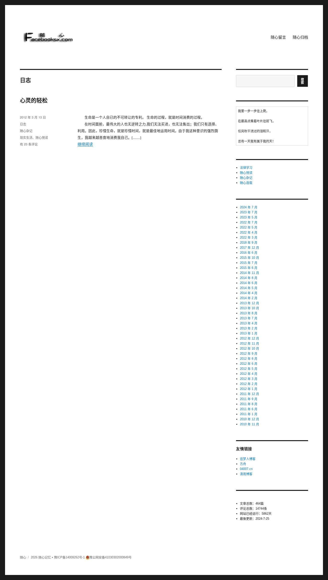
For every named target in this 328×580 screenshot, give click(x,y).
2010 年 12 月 (249, 419)
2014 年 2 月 (248, 298)
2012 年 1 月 (248, 389)
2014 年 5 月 (248, 288)
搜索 (302, 81)
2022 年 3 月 (248, 237)
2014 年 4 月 (248, 293)
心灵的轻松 (34, 100)
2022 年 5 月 (248, 227)
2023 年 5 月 (248, 217)
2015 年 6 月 (248, 268)
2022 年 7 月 (248, 222)
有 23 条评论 (29, 144)
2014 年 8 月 (248, 278)
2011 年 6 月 (248, 409)
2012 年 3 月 (248, 379)
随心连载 (246, 183)
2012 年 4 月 (248, 374)
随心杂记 (26, 130)
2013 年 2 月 (248, 328)
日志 (23, 124)
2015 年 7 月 (248, 263)
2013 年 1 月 (248, 333)
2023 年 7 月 (248, 212)
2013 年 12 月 (249, 303)
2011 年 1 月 (248, 414)
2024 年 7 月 (248, 207)
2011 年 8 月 (248, 404)
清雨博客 (246, 474)
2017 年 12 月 (249, 247)
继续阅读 (85, 144)
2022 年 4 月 (248, 232)
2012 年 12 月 (249, 338)
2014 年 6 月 (248, 283)
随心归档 (300, 37)
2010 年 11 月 (249, 424)
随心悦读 (42, 137)
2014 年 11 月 (249, 273)
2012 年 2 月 (248, 384)
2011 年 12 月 (249, 394)
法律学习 (246, 167)
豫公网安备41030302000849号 (110, 557)
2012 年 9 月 (248, 353)
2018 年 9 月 (248, 242)
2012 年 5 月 (248, 368)
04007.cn (246, 469)
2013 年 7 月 (248, 318)
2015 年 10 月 (249, 257)
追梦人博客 (247, 459)
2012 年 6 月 (248, 363)
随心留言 (278, 37)
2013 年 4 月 (248, 323)
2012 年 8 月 (248, 358)
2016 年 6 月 (248, 252)
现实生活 (26, 137)
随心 (23, 557)
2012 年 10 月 (249, 348)
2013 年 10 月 (249, 308)
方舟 (243, 464)
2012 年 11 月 (249, 343)
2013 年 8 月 (248, 313)
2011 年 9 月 (248, 399)
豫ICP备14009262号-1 (69, 557)
